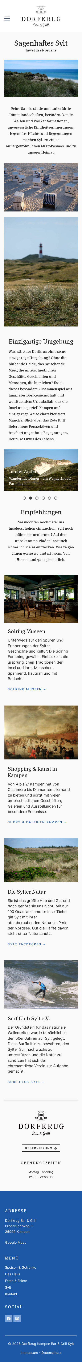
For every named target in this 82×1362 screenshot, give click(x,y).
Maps (22, 1242)
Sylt (8, 1287)
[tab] (24, 498)
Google (11, 1242)
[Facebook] (8, 1318)
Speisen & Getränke (20, 1267)
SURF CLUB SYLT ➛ (26, 1082)
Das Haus (12, 1274)
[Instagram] (17, 1318)
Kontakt (11, 1294)
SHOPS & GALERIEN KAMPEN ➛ (37, 822)
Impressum (29, 1353)
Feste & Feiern (16, 1281)
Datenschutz (51, 1353)
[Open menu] (7, 16)
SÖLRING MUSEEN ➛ (27, 689)
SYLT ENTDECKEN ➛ (27, 944)
